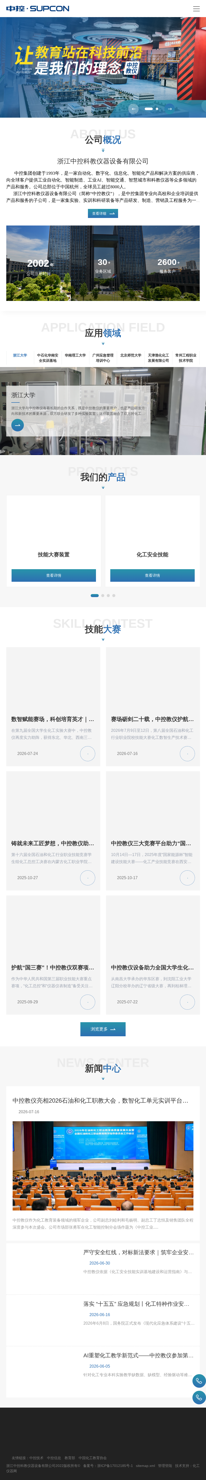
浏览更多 (99, 1029)
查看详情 (53, 575)
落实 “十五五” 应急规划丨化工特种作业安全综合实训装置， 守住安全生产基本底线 (139, 1304)
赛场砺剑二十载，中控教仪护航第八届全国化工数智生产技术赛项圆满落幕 (153, 719)
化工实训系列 (152, 554)
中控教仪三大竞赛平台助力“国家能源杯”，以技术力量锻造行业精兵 (153, 843)
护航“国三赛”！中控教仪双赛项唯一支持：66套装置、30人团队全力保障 (53, 967)
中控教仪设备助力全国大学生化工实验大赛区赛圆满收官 (153, 967)
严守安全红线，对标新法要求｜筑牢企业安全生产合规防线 (139, 1252)
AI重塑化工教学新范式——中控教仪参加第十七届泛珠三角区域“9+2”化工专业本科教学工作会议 (139, 1355)
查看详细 (99, 213)
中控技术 (36, 1458)
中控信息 (54, 1458)
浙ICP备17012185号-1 (115, 1466)
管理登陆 (165, 1466)
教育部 (70, 1458)
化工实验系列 (54, 554)
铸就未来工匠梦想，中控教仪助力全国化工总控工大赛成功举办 (53, 843)
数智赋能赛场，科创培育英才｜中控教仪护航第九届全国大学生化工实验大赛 (53, 719)
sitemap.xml (145, 1466)
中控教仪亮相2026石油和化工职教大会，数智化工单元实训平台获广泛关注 (103, 1100)
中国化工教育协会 (93, 1458)
